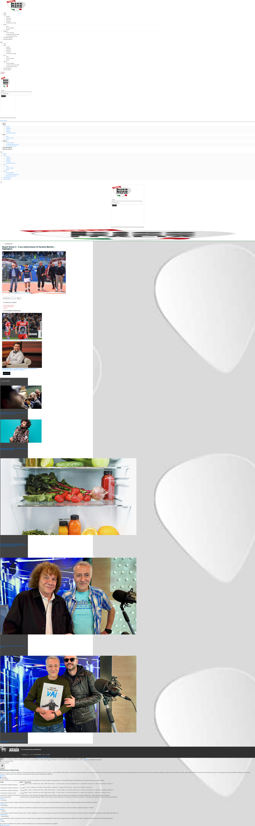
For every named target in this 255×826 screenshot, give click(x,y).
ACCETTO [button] (2, 761)
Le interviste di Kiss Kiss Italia (12, 34)
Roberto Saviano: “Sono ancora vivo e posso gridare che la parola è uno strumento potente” (13, 413)
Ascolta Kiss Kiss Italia (11, 22)
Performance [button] (3, 804)
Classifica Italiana (7, 37)
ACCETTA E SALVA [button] (5, 825)
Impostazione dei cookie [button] (95, 759)
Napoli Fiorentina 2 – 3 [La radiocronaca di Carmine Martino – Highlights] (19, 340)
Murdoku (5, 308)
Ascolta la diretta (3, 120)
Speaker (8, 16)
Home (4, 13)
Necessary (3, 777)
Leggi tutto (86, 759)
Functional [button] (2, 798)
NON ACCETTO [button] (9, 761)
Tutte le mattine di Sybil (8, 306)
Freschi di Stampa (10, 32)
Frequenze (8, 21)
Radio (4, 14)
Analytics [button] (2, 809)
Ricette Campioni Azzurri (11, 36)
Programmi (8, 18)
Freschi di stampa (10, 27)
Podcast (5, 31)
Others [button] (1, 820)
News (4, 24)
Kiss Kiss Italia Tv (7, 39)
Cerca (2, 90)
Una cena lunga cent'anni (8, 305)
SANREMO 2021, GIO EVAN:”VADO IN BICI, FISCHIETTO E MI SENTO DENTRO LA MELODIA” (13, 449)
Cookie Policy (47, 757)
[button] (82, 42)
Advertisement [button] (3, 814)
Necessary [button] (2, 775)
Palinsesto (8, 19)
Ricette (7, 29)
